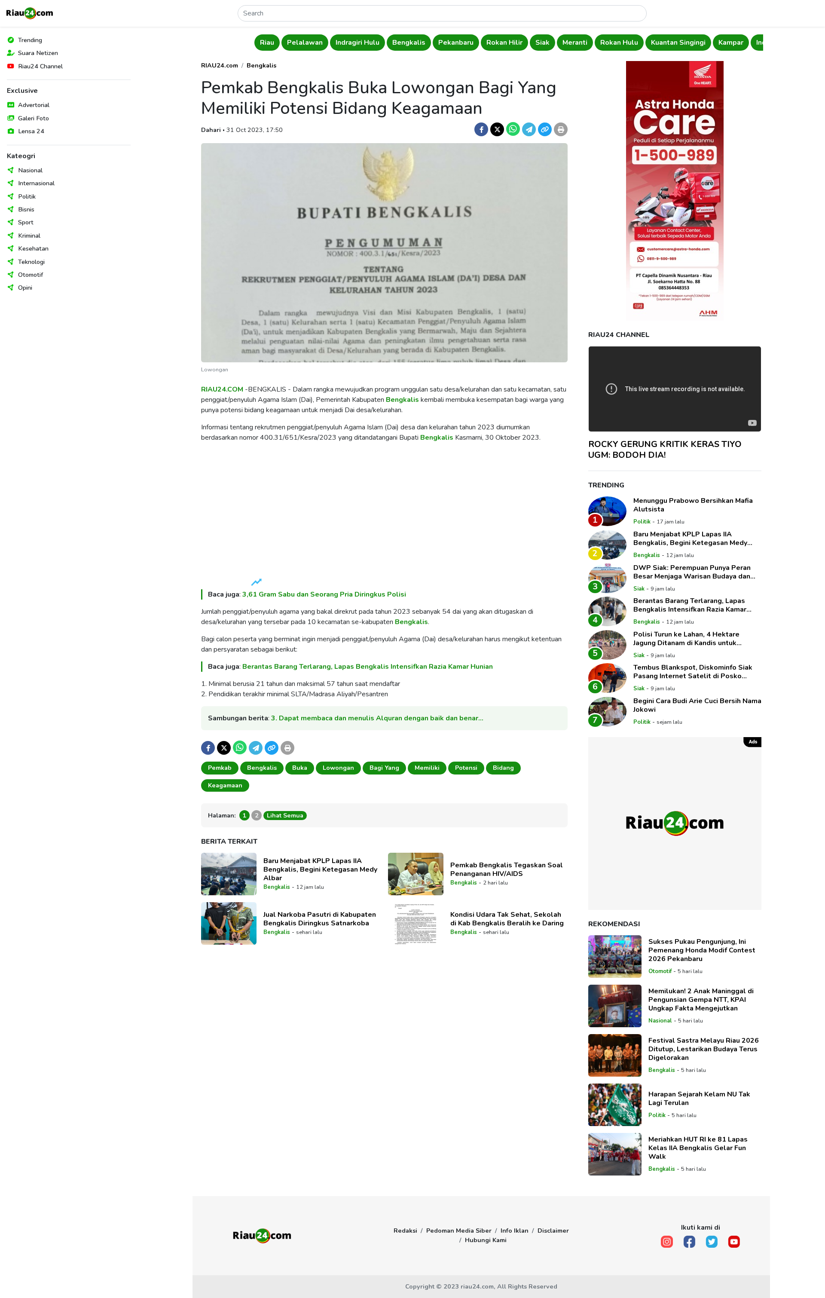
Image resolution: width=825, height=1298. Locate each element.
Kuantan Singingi (664, 42)
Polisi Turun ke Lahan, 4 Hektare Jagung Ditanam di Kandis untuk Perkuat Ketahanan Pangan (686, 638)
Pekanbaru (442, 42)
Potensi (466, 767)
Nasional (30, 170)
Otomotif (30, 274)
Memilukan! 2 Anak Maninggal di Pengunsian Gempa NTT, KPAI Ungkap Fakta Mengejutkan (701, 1000)
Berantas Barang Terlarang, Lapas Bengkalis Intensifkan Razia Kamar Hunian (367, 666)
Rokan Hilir (491, 42)
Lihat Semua (285, 815)
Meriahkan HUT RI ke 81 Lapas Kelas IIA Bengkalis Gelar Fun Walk (698, 1148)
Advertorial (33, 105)
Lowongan (338, 767)
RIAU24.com (219, 65)
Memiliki (427, 767)
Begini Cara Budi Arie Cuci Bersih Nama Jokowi (697, 705)
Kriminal (29, 235)
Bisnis (26, 209)
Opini (25, 287)
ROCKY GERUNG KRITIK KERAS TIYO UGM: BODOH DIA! (665, 449)
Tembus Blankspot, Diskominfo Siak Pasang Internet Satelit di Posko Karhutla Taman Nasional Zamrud (692, 671)
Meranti (561, 42)
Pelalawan (291, 42)
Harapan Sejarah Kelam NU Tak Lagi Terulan (699, 1098)
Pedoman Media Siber (459, 1230)
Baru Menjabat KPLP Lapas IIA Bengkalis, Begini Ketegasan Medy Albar (320, 869)
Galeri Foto (33, 118)
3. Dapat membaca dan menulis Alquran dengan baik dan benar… (377, 718)
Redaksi (405, 1230)
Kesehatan (33, 248)
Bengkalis (395, 42)
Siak (529, 42)
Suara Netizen (38, 53)
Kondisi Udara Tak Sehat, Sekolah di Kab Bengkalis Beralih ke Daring (507, 919)
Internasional (36, 183)
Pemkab (220, 767)
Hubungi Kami (486, 1240)
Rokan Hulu (605, 42)
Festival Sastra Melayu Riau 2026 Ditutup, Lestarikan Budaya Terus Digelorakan (703, 1049)
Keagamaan (225, 785)
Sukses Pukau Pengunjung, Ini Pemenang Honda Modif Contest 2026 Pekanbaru (701, 950)
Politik (27, 196)
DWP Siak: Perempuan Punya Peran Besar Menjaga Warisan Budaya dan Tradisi (692, 572)
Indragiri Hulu (344, 42)
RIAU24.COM (222, 389)
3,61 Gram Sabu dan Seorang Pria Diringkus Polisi (324, 594)
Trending (30, 40)
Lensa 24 (31, 131)
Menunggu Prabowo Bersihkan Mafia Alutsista (693, 505)
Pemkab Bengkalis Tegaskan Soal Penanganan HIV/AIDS (506, 869)
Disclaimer (553, 1230)
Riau (253, 42)
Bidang (503, 767)
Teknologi (31, 261)
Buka (299, 767)
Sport (26, 222)
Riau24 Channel (40, 66)
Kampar (717, 42)
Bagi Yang (384, 767)
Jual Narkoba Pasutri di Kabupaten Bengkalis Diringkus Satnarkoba (319, 919)
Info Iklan (515, 1230)
